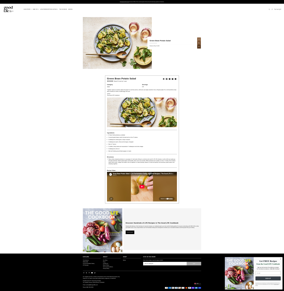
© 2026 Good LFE (87, 280)
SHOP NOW (130, 232)
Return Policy (106, 265)
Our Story (105, 260)
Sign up (268, 278)
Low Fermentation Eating (88, 263)
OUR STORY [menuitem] (27, 9)
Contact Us (105, 263)
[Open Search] (269, 9)
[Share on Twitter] (199, 43)
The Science (86, 260)
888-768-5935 (89, 287)
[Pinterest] (89, 273)
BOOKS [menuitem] (70, 9)
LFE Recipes (86, 265)
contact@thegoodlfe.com (92, 284)
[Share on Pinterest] (199, 47)
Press (104, 262)
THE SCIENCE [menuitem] (63, 9)
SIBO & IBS (85, 262)
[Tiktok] (94, 273)
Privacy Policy (106, 268)
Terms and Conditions (108, 266)
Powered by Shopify (96, 280)
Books (124, 260)
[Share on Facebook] (199, 39)
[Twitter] (86, 273)
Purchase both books (124, 1)
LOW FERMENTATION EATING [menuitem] (48, 9)
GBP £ (197, 283)
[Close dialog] (280, 259)
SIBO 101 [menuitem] (35, 9)
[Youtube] (92, 273)
